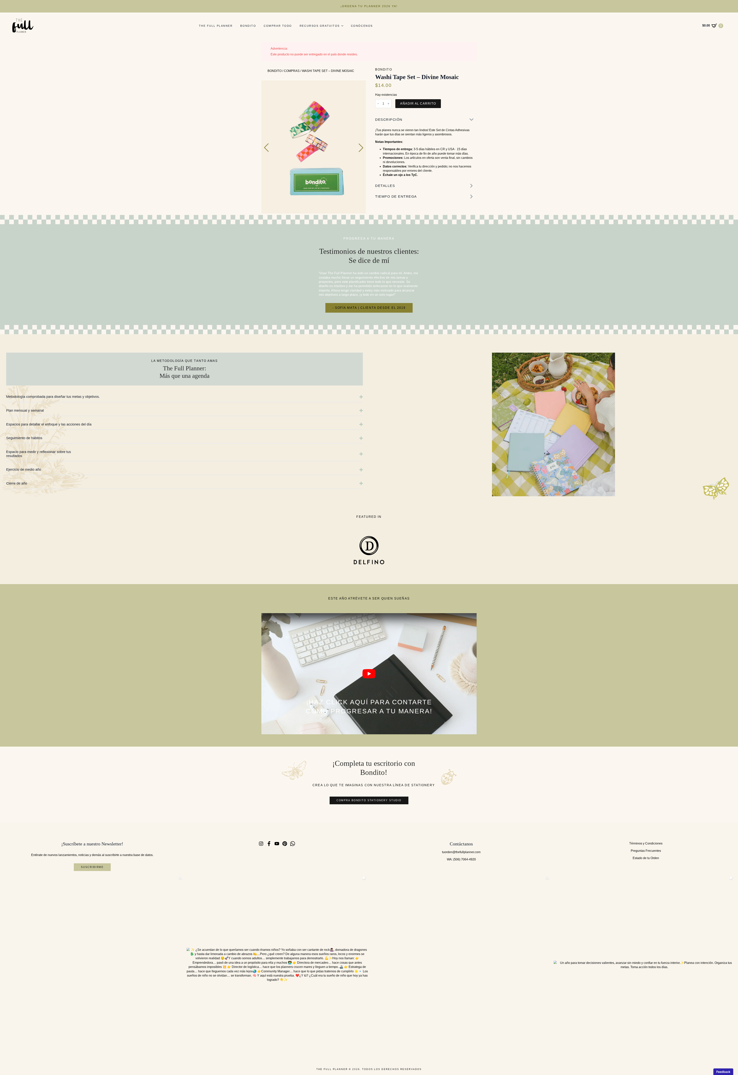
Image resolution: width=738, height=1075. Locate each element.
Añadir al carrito (418, 103)
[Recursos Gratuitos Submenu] (343, 26)
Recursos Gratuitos (320, 25)
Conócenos (362, 25)
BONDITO (275, 70)
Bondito (248, 25)
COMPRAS (292, 70)
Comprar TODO (278, 25)
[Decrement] (378, 103)
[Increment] (388, 103)
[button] (266, 147)
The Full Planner (216, 25)
